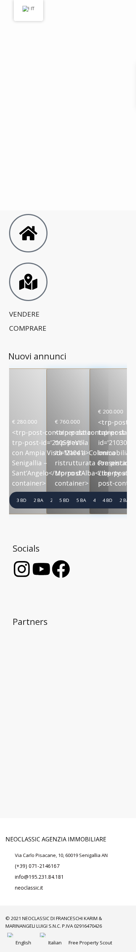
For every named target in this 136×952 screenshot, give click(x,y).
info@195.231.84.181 (39, 876)
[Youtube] (41, 569)
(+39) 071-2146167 (37, 865)
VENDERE (24, 314)
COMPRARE (27, 328)
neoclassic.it (29, 887)
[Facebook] (61, 569)
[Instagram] (22, 569)
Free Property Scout (90, 942)
